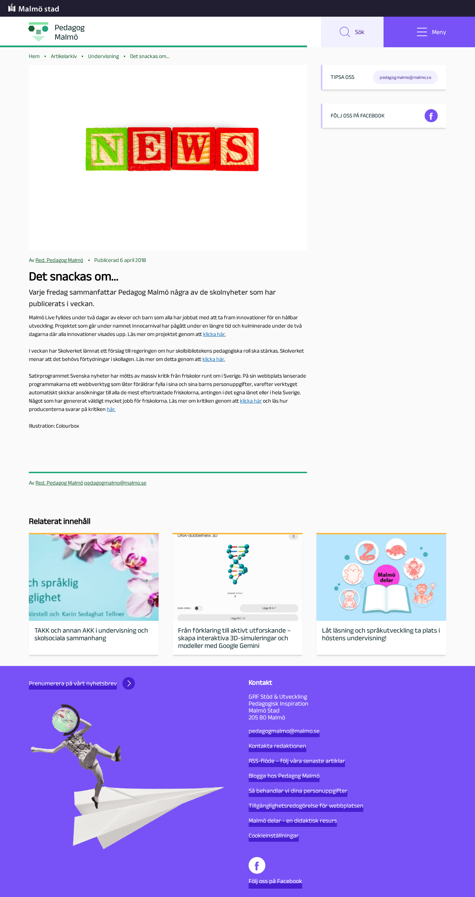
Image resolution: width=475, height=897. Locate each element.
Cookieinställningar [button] (274, 835)
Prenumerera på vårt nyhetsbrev (73, 683)
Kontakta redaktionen (277, 745)
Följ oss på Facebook (275, 881)
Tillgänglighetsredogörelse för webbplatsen (306, 805)
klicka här (251, 401)
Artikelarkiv (64, 56)
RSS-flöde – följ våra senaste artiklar (297, 760)
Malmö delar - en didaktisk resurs (293, 820)
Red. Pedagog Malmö (59, 483)
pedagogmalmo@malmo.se (115, 483)
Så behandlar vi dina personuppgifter (298, 790)
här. (111, 409)
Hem (34, 56)
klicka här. (214, 334)
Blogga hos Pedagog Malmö (284, 775)
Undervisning (103, 56)
